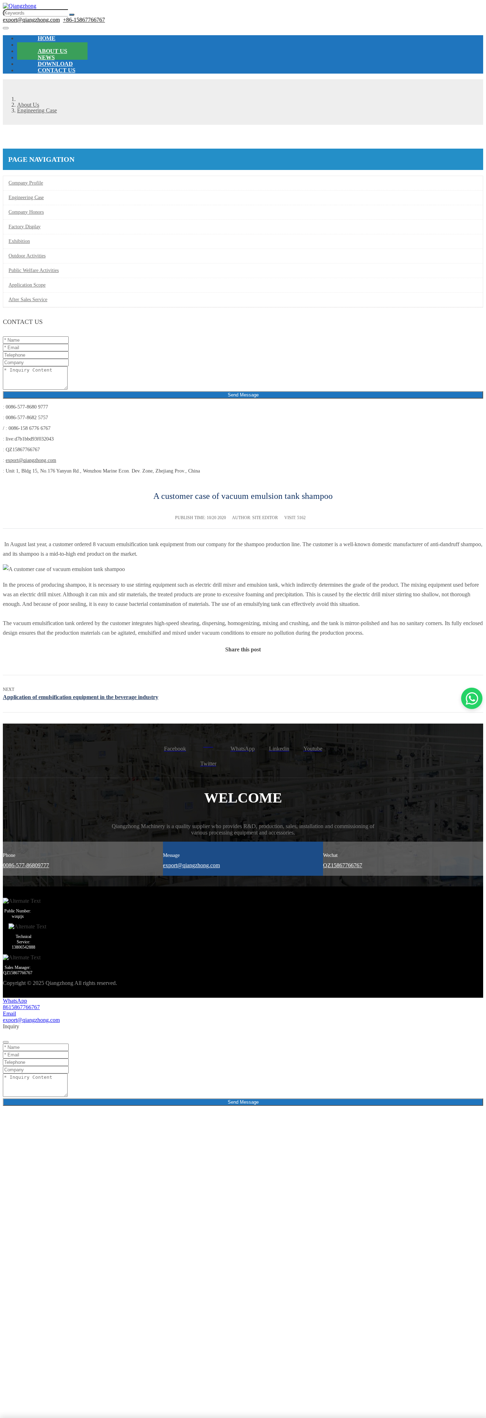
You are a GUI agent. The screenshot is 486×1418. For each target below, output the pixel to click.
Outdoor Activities (27, 255)
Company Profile (26, 183)
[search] (71, 15)
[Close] (6, 1042)
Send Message (243, 395)
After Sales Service (28, 299)
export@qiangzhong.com (31, 20)
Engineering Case (26, 197)
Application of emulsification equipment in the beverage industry (80, 697)
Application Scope (27, 285)
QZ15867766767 (342, 865)
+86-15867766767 (84, 20)
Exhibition (19, 241)
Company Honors (26, 212)
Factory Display (25, 226)
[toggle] (6, 28)
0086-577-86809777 (26, 865)
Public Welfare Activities (34, 270)
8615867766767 (21, 1007)
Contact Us (56, 70)
